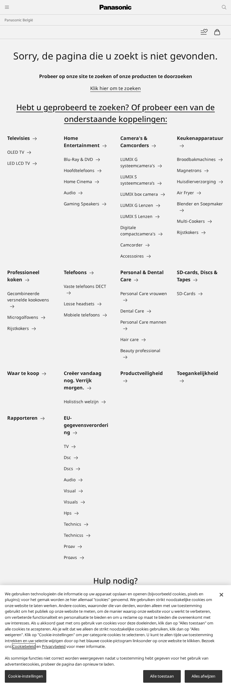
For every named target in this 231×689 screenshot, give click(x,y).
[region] (115, 637)
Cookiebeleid (23, 646)
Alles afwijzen (204, 676)
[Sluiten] (221, 594)
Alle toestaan (162, 676)
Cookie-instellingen (25, 676)
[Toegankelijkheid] (200, 380)
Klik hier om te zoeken (115, 88)
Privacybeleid (54, 646)
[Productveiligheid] (143, 380)
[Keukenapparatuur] (200, 145)
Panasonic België (19, 20)
